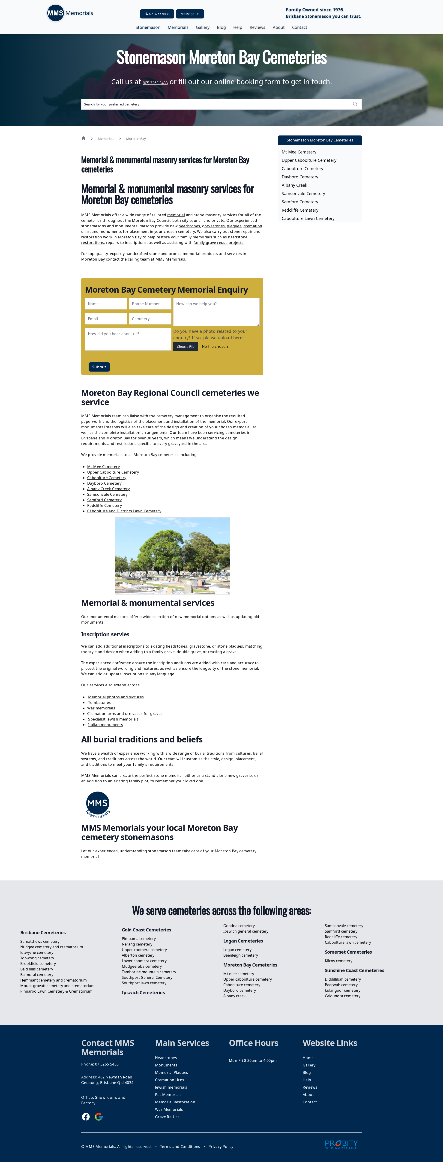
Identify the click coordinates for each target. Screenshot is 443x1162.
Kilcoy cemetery (338, 960)
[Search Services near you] (355, 104)
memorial (176, 214)
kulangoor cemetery (342, 990)
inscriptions (134, 646)
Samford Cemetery (104, 499)
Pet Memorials (168, 1094)
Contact (299, 27)
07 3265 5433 (107, 1064)
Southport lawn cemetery (144, 982)
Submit (99, 366)
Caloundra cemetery (342, 995)
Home (308, 1057)
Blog (221, 27)
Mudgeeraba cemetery (142, 966)
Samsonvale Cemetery (107, 494)
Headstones (166, 1057)
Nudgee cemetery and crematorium (51, 946)
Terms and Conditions (180, 1146)
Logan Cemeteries (243, 941)
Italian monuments (105, 724)
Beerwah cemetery (341, 984)
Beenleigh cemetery (240, 955)
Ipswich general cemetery (245, 931)
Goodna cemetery (239, 925)
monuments (111, 231)
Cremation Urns (169, 1079)
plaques (234, 225)
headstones (189, 225)
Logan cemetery (237, 949)
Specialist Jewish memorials (113, 719)
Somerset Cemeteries (348, 952)
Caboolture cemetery (302, 168)
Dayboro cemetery (300, 177)
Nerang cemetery (137, 944)
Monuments (166, 1065)
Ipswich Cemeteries (143, 992)
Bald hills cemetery (36, 969)
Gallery (203, 27)
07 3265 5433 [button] (159, 14)
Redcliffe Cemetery (104, 505)
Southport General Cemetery (147, 977)
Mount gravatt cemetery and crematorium (57, 985)
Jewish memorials (171, 1087)
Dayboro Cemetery (104, 483)
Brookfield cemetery (38, 963)
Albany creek (294, 185)
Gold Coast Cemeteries (146, 930)
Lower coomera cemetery (144, 960)
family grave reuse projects (219, 242)
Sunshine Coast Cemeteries (354, 970)
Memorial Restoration (175, 1102)
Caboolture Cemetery (106, 477)
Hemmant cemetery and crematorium (53, 980)
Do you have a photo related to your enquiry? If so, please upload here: (210, 334)
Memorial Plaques (171, 1072)
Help (237, 27)
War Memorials (169, 1109)
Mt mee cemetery (299, 152)
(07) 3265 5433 (155, 82)
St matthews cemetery (40, 941)
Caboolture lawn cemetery (308, 218)
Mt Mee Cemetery (103, 466)
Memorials (178, 27)
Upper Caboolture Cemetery (113, 472)
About (279, 27)
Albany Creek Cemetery (108, 488)
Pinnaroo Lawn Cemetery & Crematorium (56, 991)
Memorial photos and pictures (116, 697)
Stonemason (148, 27)
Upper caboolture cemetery (309, 160)
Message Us (190, 14)
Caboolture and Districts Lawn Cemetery (124, 510)
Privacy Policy (221, 1146)
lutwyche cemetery (36, 952)
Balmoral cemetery (36, 974)
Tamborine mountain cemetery (149, 971)
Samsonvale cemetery (303, 193)
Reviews (257, 27)
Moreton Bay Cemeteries (250, 965)
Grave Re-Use (167, 1116)
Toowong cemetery (37, 958)
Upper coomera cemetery (144, 949)
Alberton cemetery (138, 955)
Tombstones (99, 702)
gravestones (213, 225)
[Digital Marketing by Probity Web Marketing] (341, 1144)
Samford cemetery (300, 201)
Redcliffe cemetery (300, 210)
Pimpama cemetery (139, 938)
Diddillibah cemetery (343, 979)
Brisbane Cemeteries (43, 932)
